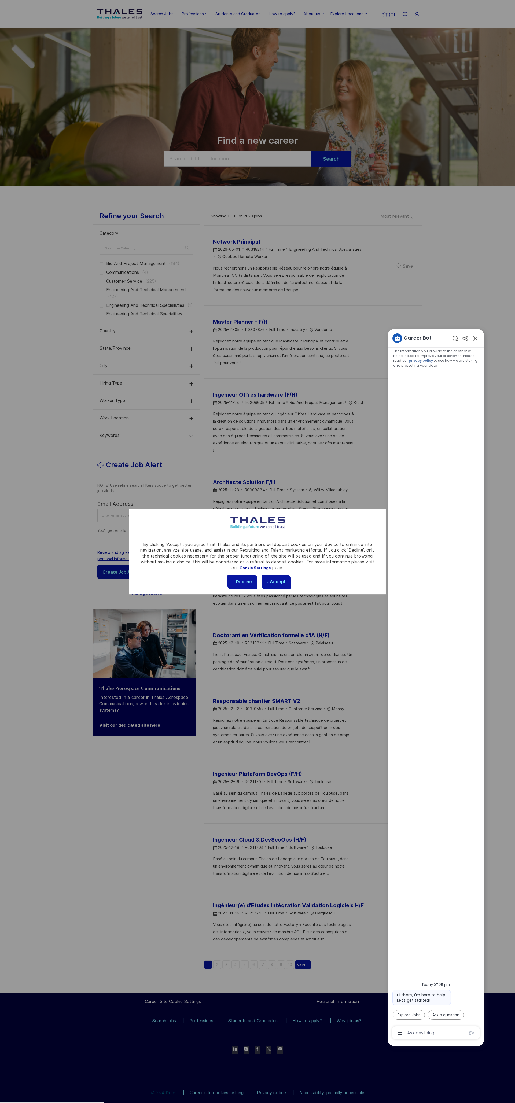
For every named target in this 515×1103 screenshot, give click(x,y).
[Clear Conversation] (455, 338)
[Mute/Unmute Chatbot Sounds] (465, 338)
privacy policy (421, 360)
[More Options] (400, 1033)
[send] (471, 1033)
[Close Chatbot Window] (475, 338)
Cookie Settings (255, 568)
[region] (436, 685)
